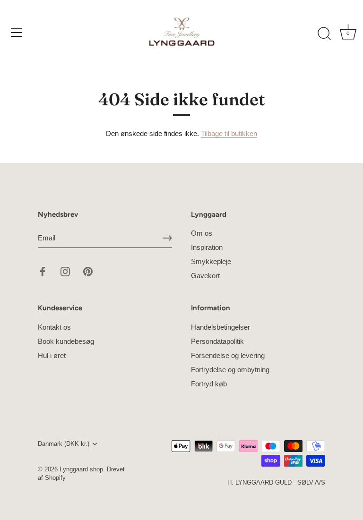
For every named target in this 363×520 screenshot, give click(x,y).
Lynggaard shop (81, 469)
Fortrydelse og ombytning (230, 370)
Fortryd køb (209, 384)
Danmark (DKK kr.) (63, 443)
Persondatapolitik (217, 341)
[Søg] (324, 34)
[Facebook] (42, 271)
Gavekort (205, 276)
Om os (201, 233)
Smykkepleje (211, 261)
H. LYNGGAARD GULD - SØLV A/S (276, 482)
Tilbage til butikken (229, 133)
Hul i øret (52, 355)
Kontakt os (54, 327)
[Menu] (16, 32)
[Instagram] (65, 271)
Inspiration (207, 247)
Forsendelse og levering (228, 355)
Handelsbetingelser (220, 327)
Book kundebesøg (66, 341)
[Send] (167, 238)
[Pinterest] (88, 271)
